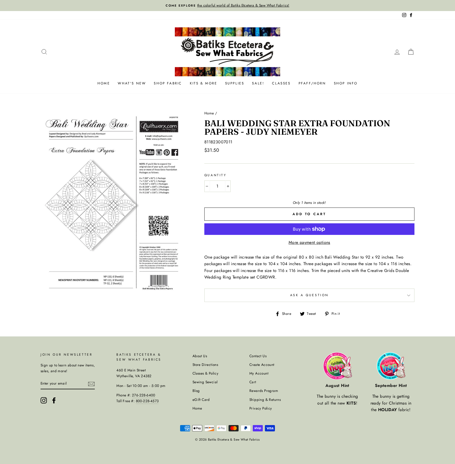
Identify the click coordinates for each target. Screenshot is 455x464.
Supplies (234, 83)
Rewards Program (263, 390)
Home (103, 83)
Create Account (261, 364)
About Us (199, 356)
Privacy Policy (260, 408)
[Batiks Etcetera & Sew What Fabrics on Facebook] (54, 400)
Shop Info (346, 83)
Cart (252, 382)
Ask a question (309, 295)
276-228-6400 (143, 395)
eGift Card (201, 399)
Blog (196, 390)
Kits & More (203, 83)
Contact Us (257, 356)
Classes (281, 83)
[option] (227, 5)
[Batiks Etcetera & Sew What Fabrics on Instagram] (44, 400)
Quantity (215, 175)
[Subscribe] (91, 383)
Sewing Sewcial (205, 382)
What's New (132, 83)
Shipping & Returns (265, 399)
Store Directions (205, 364)
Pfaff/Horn (312, 83)
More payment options (309, 242)
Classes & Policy (205, 373)
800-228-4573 (147, 401)
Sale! (258, 83)
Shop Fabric (168, 83)
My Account (258, 373)
